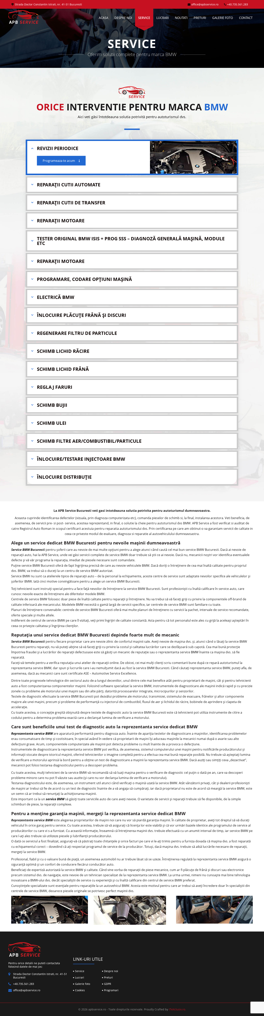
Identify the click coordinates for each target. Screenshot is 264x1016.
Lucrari (162, 18)
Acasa (103, 18)
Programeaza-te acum (59, 161)
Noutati (181, 18)
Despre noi (123, 18)
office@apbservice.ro (204, 4)
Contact (246, 18)
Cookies (80, 990)
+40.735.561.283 (237, 4)
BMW (194, 652)
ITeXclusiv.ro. (177, 1009)
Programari (111, 990)
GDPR (107, 984)
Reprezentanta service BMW (32, 733)
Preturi (200, 18)
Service (144, 18)
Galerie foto (222, 18)
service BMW (55, 799)
